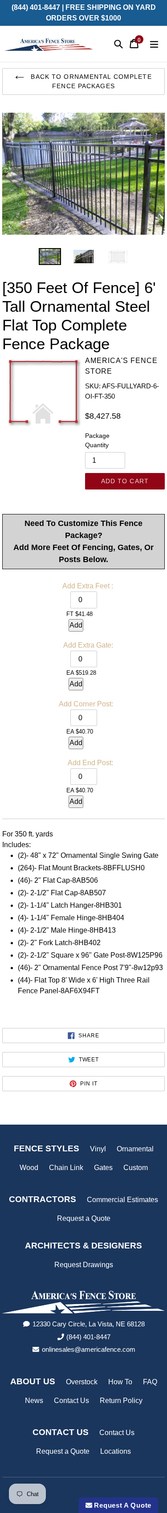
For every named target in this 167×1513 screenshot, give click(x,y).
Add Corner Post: (86, 704)
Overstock (82, 1382)
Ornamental (135, 1149)
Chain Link (66, 1167)
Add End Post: (90, 763)
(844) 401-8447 (88, 1337)
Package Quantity (97, 440)
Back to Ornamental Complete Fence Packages (90, 81)
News (34, 1400)
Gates (103, 1167)
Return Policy (121, 1400)
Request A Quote (121, 1505)
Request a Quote (83, 1218)
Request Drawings (83, 1264)
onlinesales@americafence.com (88, 1349)
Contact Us (71, 1400)
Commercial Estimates (122, 1199)
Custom (135, 1167)
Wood (29, 1167)
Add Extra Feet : (87, 586)
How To (120, 1382)
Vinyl (98, 1149)
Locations (115, 1451)
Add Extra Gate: (88, 645)
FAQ (150, 1382)
